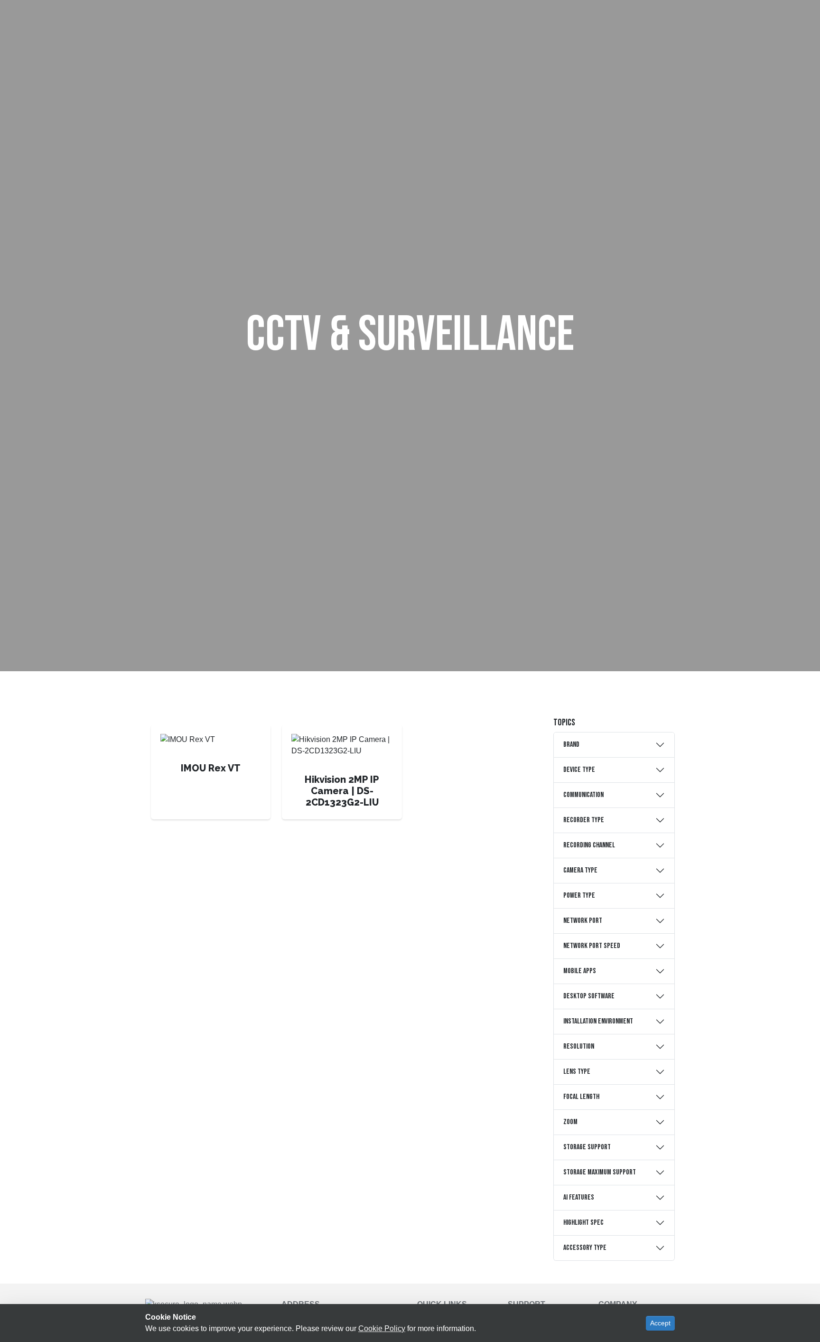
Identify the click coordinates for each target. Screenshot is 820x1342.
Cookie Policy (381, 1328)
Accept (660, 1323)
